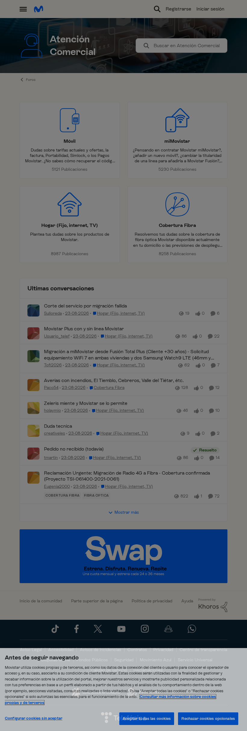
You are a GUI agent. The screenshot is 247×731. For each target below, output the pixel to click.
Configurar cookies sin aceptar (33, 718)
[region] (123, 689)
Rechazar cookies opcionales (208, 718)
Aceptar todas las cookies (147, 718)
